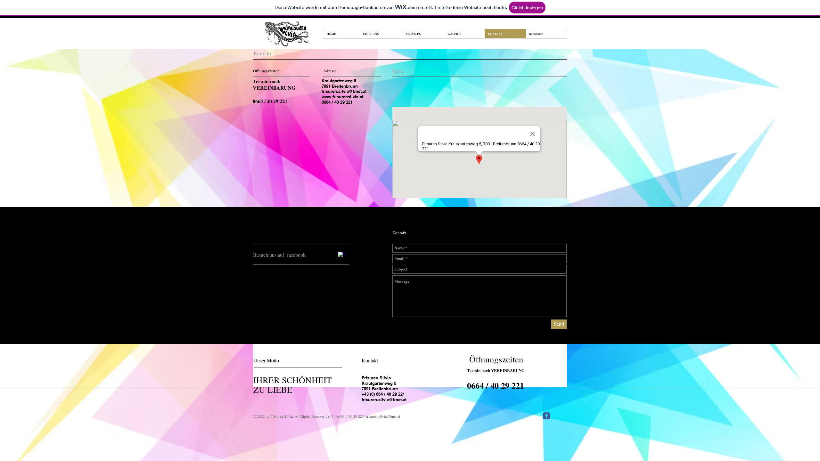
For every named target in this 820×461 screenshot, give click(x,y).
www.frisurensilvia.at (342, 96)
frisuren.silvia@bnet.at (344, 91)
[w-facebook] (342, 256)
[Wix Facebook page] (546, 415)
